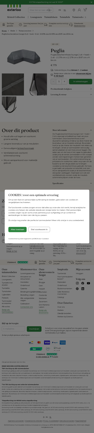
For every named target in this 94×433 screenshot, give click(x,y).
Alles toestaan (17, 229)
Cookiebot (45, 238)
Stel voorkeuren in (39, 229)
